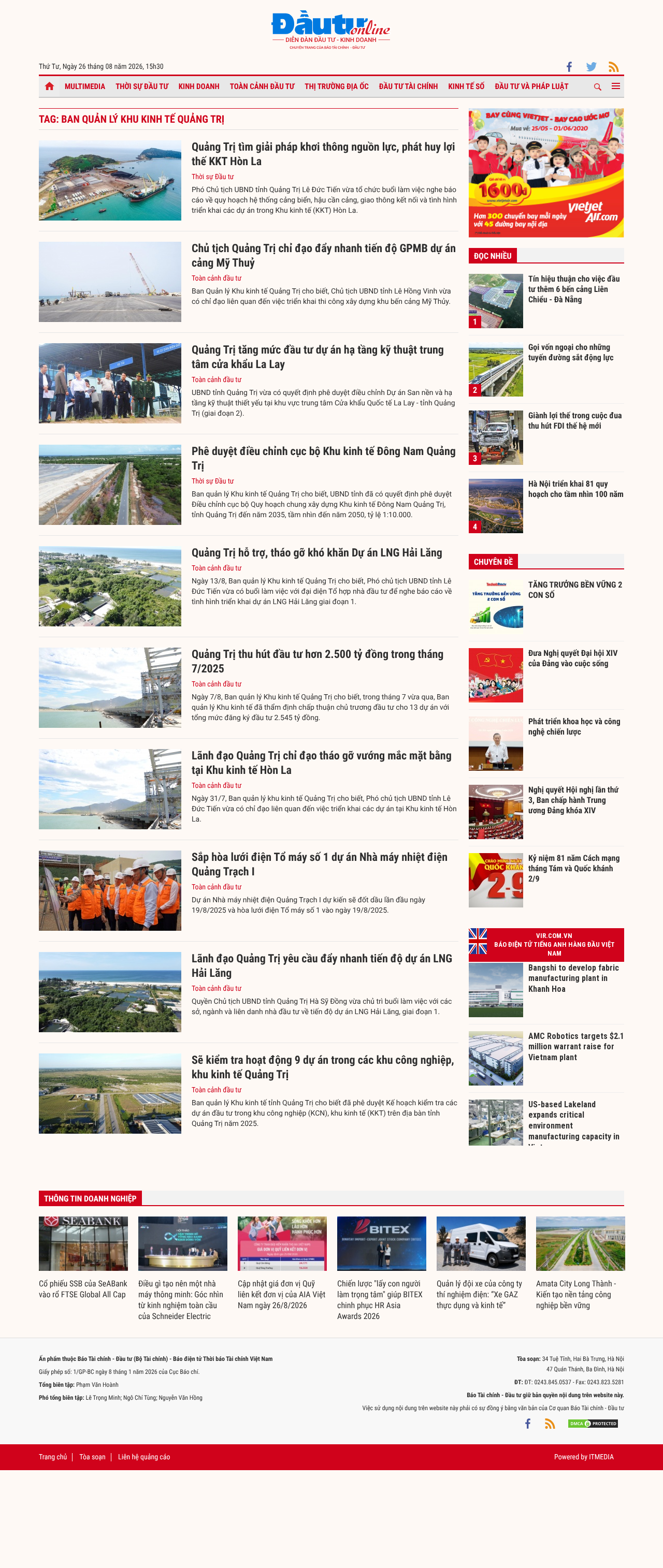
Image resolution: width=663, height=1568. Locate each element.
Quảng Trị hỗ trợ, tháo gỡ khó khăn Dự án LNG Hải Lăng (317, 553)
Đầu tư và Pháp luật (531, 86)
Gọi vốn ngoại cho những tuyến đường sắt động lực (571, 352)
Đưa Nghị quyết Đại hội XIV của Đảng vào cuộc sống (572, 658)
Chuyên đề (493, 562)
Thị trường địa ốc (337, 86)
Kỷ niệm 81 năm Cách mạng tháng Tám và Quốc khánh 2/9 (574, 868)
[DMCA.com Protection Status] (593, 1423)
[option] (83, 1258)
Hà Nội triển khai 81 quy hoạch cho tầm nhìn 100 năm (576, 489)
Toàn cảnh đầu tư (262, 86)
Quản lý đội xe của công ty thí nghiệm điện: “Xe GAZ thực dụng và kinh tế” (479, 1294)
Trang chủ (53, 1457)
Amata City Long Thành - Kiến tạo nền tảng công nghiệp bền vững (576, 1294)
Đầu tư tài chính (408, 86)
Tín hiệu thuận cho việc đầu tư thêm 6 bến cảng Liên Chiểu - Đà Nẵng (574, 289)
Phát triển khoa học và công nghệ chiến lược (574, 726)
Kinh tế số (467, 86)
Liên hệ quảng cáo (144, 1457)
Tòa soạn (92, 1457)
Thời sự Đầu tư (142, 86)
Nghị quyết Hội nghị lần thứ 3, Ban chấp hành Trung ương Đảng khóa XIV (573, 800)
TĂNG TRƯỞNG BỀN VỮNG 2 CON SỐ (575, 590)
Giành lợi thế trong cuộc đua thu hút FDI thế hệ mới (575, 421)
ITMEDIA (601, 1457)
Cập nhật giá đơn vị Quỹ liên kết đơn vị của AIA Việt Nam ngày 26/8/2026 (281, 1294)
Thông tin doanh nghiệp (90, 1199)
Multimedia (85, 86)
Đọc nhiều (493, 256)
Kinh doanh (199, 86)
